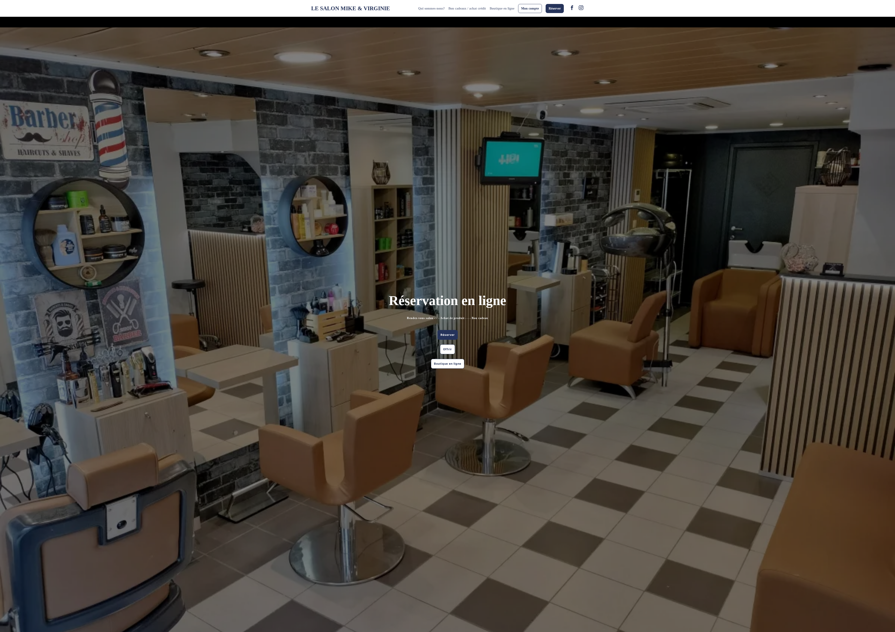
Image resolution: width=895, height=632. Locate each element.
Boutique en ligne (502, 8)
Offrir (447, 349)
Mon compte (530, 8)
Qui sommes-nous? (431, 8)
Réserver (555, 8)
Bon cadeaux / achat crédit (467, 8)
